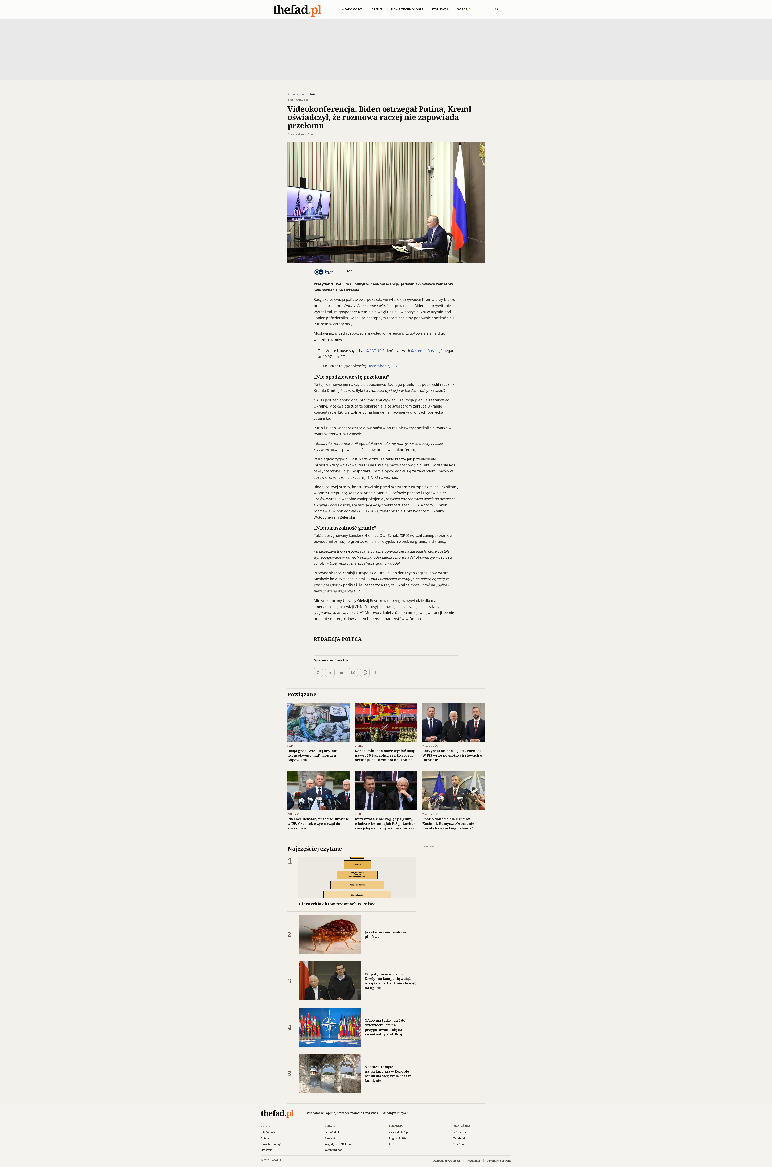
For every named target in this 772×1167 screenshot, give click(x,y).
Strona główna (295, 94)
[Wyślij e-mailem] (353, 672)
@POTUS (373, 350)
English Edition (398, 1138)
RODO (392, 1144)
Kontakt (330, 1138)
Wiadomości (352, 9)
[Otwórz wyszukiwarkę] (495, 9)
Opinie (377, 9)
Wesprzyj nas (333, 1150)
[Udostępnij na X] (330, 672)
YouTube (458, 1144)
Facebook (459, 1138)
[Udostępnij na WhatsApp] (365, 672)
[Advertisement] (386, 49)
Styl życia (440, 9)
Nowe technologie (407, 9)
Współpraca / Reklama (339, 1144)
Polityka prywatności (446, 1160)
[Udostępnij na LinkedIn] (341, 672)
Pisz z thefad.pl (399, 1132)
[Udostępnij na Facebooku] (318, 672)
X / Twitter (459, 1132)
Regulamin (473, 1160)
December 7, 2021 (383, 365)
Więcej (462, 9)
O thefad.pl (332, 1132)
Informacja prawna (499, 1160)
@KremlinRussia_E (426, 350)
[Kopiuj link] (376, 672)
